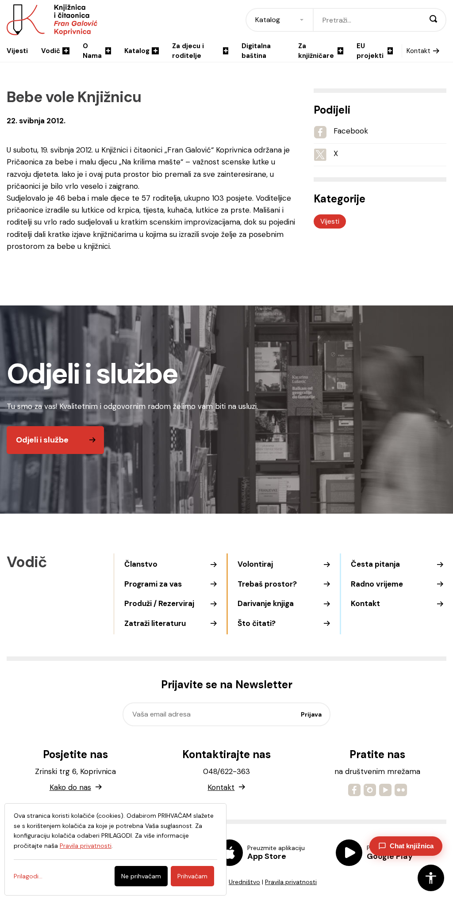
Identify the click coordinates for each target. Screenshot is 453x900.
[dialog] (115, 849)
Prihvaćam (192, 876)
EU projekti (370, 51)
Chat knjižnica (412, 846)
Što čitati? (257, 623)
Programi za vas (153, 584)
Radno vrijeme (377, 584)
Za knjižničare (316, 51)
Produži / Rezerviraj (159, 603)
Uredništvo (244, 882)
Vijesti (17, 50)
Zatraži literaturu (155, 623)
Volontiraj (255, 564)
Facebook (351, 131)
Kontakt (418, 50)
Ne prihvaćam (141, 876)
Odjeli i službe (42, 440)
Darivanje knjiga (266, 603)
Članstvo (140, 564)
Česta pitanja (375, 564)
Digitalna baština (256, 51)
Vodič (50, 50)
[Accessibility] (431, 878)
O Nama (92, 51)
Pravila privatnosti (291, 882)
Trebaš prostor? (267, 584)
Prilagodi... (28, 876)
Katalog (137, 50)
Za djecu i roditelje (188, 51)
